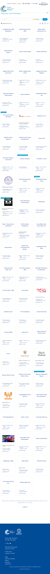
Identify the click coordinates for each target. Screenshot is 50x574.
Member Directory (12, 3)
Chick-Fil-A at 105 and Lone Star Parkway (24, 123)
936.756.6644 (26, 3)
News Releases (11, 500)
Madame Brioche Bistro (7, 187)
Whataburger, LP (6, 402)
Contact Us (45, 500)
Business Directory (5, 500)
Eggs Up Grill (22, 467)
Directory (7, 562)
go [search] (45, 19)
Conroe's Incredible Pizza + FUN (8, 446)
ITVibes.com (27, 569)
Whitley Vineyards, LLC (24, 360)
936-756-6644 (13, 538)
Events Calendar (17, 500)
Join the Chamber (10, 558)
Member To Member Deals (29, 500)
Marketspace (36, 500)
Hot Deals (22, 500)
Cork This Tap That (40, 297)
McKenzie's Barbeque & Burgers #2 (7, 209)
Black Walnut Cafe (40, 360)
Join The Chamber (29, 502)
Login (19, 3)
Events (7, 560)
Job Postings (41, 500)
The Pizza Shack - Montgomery (23, 232)
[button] (1, 23)
